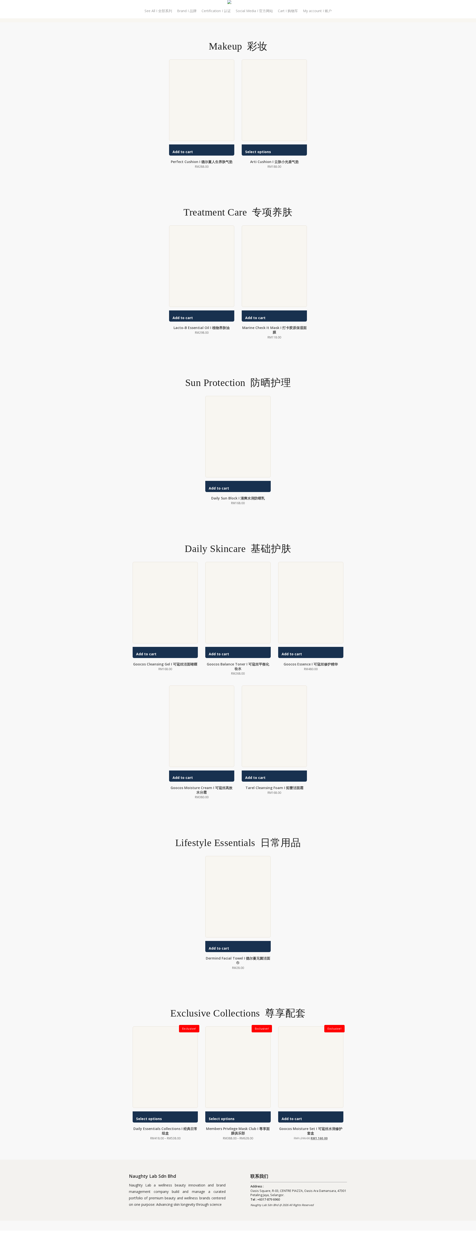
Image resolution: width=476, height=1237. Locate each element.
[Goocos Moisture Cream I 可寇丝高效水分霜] (201, 726)
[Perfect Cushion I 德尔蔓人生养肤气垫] (201, 100)
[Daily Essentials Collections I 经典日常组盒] (165, 1067)
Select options (258, 151)
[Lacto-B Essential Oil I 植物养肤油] (201, 266)
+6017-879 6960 (268, 1199)
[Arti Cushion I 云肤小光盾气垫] (274, 100)
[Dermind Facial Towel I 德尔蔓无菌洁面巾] (237, 896)
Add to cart (183, 151)
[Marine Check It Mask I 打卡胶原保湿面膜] (274, 266)
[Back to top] (238, 1234)
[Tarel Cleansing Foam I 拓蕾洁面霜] (274, 726)
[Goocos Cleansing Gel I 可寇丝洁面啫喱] (165, 602)
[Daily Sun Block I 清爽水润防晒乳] (237, 436)
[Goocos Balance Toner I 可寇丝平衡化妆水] (237, 602)
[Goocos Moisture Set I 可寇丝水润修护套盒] (310, 1067)
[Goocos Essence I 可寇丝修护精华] (310, 602)
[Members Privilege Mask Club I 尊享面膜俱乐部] (237, 1067)
